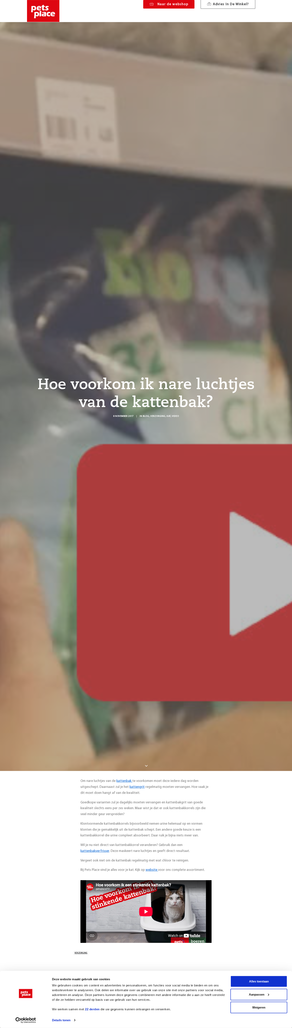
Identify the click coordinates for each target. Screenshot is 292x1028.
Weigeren (258, 1007)
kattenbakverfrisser (94, 851)
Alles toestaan (259, 981)
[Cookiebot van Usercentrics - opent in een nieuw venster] (25, 1020)
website (152, 870)
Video (175, 416)
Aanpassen (256, 994)
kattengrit (137, 787)
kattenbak (124, 781)
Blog (146, 416)
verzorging (80, 953)
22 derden (92, 1009)
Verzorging (157, 416)
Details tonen (61, 1020)
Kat (169, 416)
